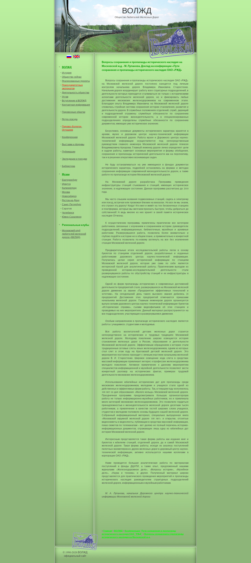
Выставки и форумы (73, 144)
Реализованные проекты (76, 80)
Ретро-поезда (69, 119)
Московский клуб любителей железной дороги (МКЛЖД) (74, 234)
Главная (107, 530)
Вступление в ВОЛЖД (74, 100)
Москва (66, 191)
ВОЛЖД (137, 10)
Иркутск (66, 183)
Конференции (70, 137)
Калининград (69, 187)
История (67, 72)
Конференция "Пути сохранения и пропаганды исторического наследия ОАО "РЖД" (139, 532)
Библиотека (68, 166)
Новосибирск (69, 196)
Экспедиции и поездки (74, 158)
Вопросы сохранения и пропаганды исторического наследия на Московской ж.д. (143, 535)
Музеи (66, 174)
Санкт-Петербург (71, 204)
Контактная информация (76, 104)
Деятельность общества (75, 92)
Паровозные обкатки (73, 111)
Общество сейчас (72, 76)
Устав (65, 96)
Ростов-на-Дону (70, 200)
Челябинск (68, 212)
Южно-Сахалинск (71, 216)
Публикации (68, 151)
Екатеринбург (69, 179)
